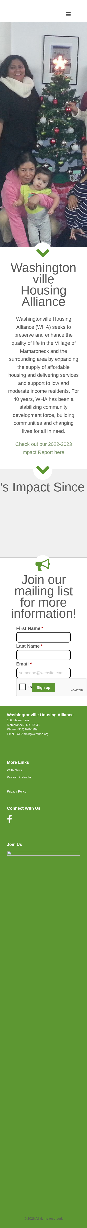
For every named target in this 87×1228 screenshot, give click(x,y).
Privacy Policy (16, 791)
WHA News (14, 770)
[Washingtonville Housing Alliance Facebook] (9, 821)
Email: (11, 734)
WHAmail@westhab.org (32, 734)
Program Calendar (19, 777)
